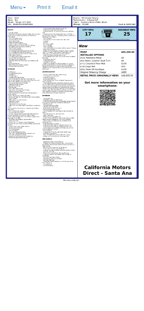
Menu (16, 7)
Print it (44, 7)
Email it (69, 7)
